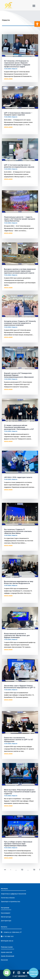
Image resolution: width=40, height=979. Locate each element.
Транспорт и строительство (10, 901)
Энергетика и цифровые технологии (13, 894)
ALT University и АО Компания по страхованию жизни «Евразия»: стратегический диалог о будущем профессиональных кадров (17, 64)
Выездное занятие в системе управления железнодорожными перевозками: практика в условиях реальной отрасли (20, 271)
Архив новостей (6, 952)
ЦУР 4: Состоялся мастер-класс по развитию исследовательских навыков (19, 166)
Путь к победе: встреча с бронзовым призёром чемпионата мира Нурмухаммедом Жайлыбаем (18, 844)
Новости (14, 69)
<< (5, 870)
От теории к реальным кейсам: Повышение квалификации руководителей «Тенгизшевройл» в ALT (19, 427)
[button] (37, 24)
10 (22, 870)
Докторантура (6, 920)
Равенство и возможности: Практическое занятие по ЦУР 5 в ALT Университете (18, 739)
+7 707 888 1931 (8, 936)
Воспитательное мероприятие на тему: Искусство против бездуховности (18, 582)
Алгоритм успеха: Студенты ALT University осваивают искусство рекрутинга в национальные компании (20, 323)
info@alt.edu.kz (7, 941)
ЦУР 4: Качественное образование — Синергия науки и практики (18, 114)
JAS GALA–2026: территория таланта (18, 477)
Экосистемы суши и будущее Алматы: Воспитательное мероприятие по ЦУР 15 (19, 687)
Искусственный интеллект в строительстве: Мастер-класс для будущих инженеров (17, 635)
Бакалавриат (5, 913)
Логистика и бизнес (8, 898)
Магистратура (6, 917)
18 (34, 870)
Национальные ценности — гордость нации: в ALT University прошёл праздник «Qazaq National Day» (19, 219)
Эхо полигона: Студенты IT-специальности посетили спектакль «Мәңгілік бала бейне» (18, 531)
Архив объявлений (7, 956)
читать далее (8, 78)
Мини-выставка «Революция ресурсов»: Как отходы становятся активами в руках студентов (20, 792)
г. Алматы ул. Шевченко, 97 (12, 932)
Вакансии (4, 960)
